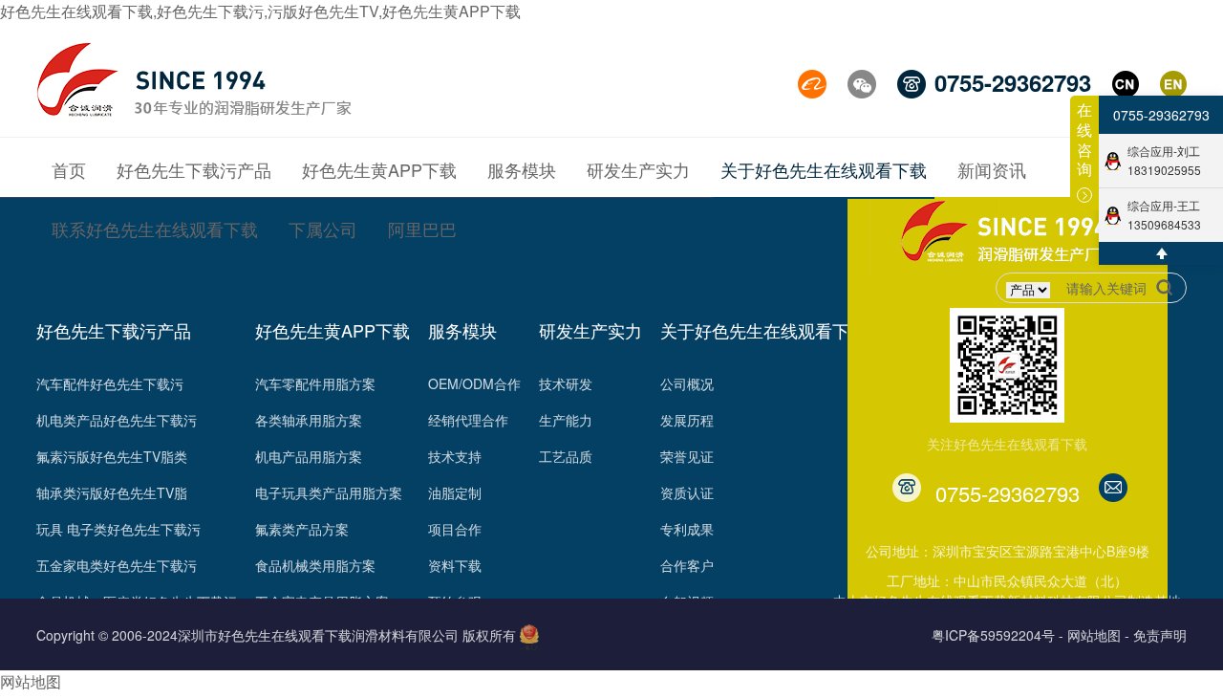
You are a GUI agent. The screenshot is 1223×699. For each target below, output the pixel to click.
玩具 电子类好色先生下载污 (118, 528)
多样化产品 (461, 674)
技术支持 (455, 456)
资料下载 (455, 565)
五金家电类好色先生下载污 (116, 565)
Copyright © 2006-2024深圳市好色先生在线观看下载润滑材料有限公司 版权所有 (276, 634)
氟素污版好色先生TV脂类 (111, 456)
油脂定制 (455, 492)
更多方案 (282, 674)
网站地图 (30, 681)
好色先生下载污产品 (113, 329)
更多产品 (63, 674)
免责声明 (1160, 634)
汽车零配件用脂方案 (315, 383)
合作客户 (687, 565)
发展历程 (687, 419)
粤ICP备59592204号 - (997, 634)
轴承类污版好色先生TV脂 (111, 492)
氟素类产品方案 (302, 528)
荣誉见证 (687, 456)
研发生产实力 (590, 329)
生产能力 (565, 419)
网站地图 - (1098, 634)
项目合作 (455, 528)
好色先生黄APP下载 (332, 329)
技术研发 (565, 383)
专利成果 (687, 528)
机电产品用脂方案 (308, 456)
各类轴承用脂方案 (308, 419)
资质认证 (687, 492)
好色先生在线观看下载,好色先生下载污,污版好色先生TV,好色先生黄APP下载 (260, 11)
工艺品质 (565, 456)
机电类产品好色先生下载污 (116, 419)
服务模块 (462, 329)
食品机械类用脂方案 (315, 565)
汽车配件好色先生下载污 (109, 383)
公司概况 (687, 383)
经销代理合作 (468, 419)
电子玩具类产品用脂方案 (328, 492)
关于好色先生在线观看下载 (763, 329)
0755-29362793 (1161, 114)
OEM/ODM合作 (474, 383)
